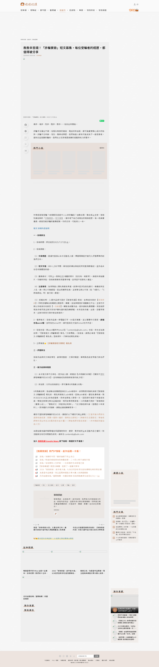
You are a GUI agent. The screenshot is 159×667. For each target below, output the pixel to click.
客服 (57, 660)
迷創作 (63, 10)
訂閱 (96, 656)
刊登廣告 (47, 660)
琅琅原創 (91, 10)
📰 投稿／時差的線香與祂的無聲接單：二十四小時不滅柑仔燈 (62, 459)
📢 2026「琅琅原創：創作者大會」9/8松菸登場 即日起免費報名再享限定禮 (68, 469)
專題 (81, 10)
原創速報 (35, 39)
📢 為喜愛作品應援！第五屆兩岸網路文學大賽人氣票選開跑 (61, 472)
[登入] (135, 4)
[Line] (25, 131)
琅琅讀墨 (103, 10)
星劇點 (72, 10)
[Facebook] (25, 125)
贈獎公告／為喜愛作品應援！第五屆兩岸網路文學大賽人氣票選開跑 (92, 573)
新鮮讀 (24, 10)
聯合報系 (90, 660)
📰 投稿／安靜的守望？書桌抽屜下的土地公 (54, 456)
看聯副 (33, 10)
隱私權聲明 (83, 660)
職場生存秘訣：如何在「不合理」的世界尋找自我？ (126, 533)
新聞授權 (63, 660)
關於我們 (104, 660)
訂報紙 (98, 660)
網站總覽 (111, 660)
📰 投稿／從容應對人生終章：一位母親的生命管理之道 (59, 463)
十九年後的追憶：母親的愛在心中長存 (126, 539)
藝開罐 (53, 10)
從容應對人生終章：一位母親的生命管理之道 (126, 528)
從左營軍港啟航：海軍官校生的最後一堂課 (126, 517)
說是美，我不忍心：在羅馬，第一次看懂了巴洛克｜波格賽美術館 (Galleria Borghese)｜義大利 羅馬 (126, 522)
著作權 (76, 660)
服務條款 (70, 660)
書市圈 (43, 10)
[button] (25, 137)
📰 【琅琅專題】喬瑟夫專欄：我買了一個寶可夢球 (57, 466)
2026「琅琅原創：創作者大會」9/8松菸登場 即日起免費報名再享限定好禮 (64, 573)
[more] (101, 148)
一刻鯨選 (57, 306)
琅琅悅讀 (23, 39)
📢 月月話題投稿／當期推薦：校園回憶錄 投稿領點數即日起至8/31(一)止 (67, 476)
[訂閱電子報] (133, 10)
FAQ (53, 660)
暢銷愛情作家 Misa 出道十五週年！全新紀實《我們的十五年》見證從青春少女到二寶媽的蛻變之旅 (35, 574)
